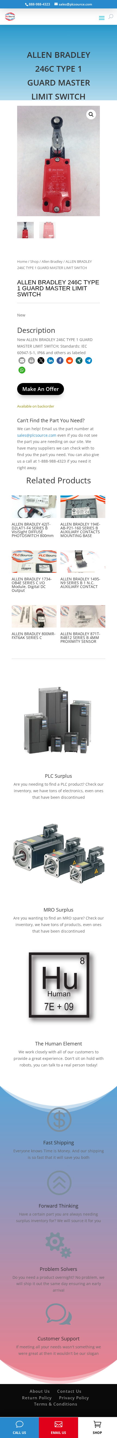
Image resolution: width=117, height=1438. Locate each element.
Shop (34, 261)
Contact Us (69, 1391)
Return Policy (37, 1397)
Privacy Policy (74, 1397)
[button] (91, 114)
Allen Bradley (52, 261)
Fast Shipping (58, 1142)
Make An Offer (40, 389)
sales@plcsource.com (36, 435)
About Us (40, 1391)
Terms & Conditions (55, 1404)
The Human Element (58, 1043)
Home (22, 261)
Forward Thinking (58, 1205)
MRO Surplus (58, 909)
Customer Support (58, 1338)
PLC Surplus (58, 776)
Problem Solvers (58, 1269)
